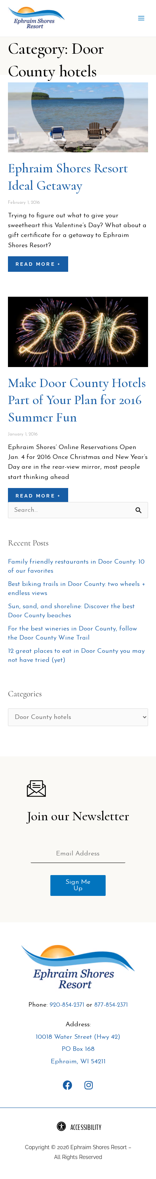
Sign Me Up (78, 885)
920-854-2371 (67, 1005)
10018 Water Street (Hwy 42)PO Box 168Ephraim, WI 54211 (78, 1049)
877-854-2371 (111, 1005)
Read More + (38, 264)
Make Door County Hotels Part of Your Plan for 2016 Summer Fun (77, 400)
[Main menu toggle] (141, 18)
